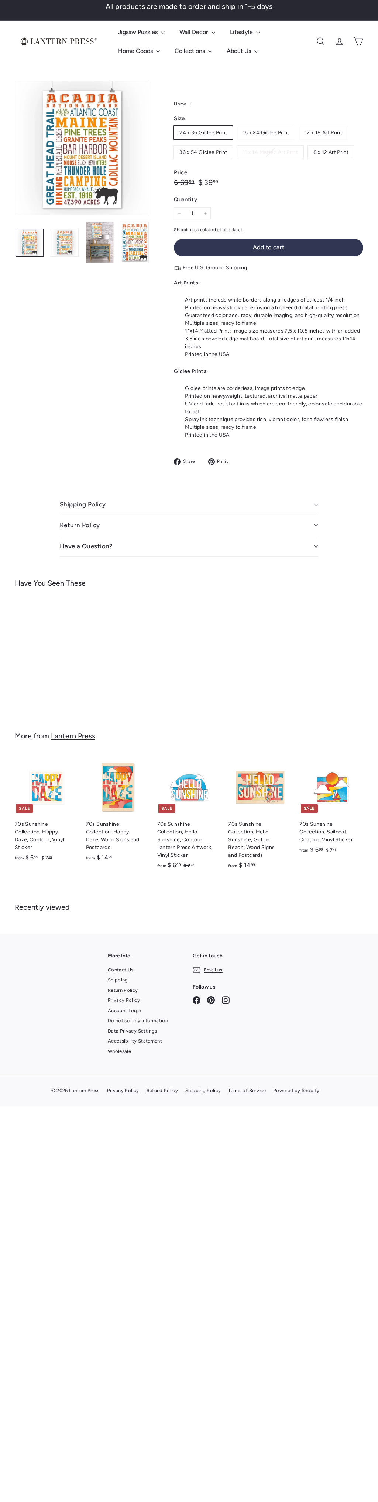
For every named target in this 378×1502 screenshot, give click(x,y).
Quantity (185, 199)
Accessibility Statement (135, 1041)
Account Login (124, 1010)
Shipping (183, 229)
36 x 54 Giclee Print (203, 152)
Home (181, 104)
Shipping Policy (83, 504)
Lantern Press (73, 735)
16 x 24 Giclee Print (266, 132)
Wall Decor (194, 32)
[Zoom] (82, 148)
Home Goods (136, 50)
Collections (190, 50)
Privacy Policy (124, 1000)
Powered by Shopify (296, 1090)
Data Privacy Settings (132, 1031)
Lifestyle (242, 32)
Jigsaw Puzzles (138, 32)
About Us (239, 50)
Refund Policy (162, 1090)
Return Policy (80, 525)
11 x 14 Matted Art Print (273, 154)
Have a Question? (86, 546)
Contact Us (121, 970)
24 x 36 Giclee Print (203, 132)
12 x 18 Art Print (323, 132)
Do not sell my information (138, 1020)
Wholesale (119, 1051)
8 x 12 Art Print (331, 152)
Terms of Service (247, 1090)
